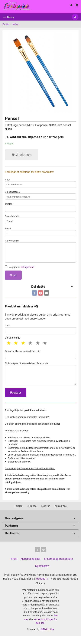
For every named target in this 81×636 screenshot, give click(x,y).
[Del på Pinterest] (40, 293)
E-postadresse (12, 191)
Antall (8, 228)
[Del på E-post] (46, 293)
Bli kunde (32, 505)
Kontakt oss (60, 505)
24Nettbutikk (47, 629)
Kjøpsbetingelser (30, 558)
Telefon (8, 203)
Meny (10, 17)
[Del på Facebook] (34, 293)
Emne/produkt (12, 216)
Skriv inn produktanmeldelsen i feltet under (27, 363)
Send (13, 275)
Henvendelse (12, 240)
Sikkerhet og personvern (58, 558)
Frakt (14, 558)
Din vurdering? (12, 337)
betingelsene (27, 266)
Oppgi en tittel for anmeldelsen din (22, 350)
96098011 (42, 578)
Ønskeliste (23, 154)
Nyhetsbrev (42, 566)
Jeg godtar (21, 266)
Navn (7, 179)
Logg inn (45, 505)
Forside (5, 24)
